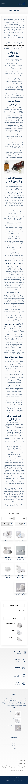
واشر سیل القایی (21, 611)
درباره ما (13, 747)
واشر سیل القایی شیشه (9, 45)
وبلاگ (13, 745)
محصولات (13, 743)
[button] (3, 3)
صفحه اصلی (13, 742)
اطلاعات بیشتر (20, 541)
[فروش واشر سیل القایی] (21, 3)
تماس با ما (13, 749)
